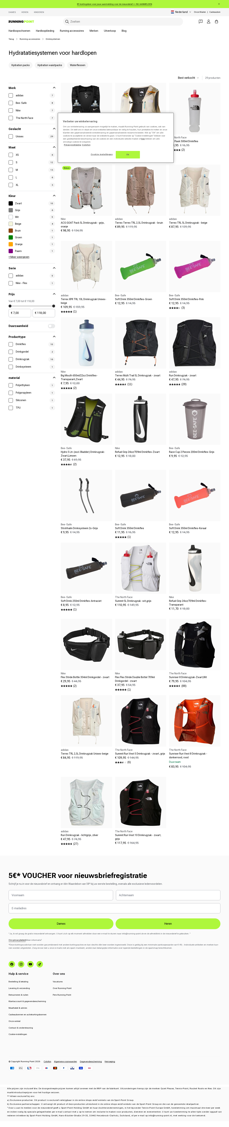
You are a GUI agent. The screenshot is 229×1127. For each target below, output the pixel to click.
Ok (127, 154)
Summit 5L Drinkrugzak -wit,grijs (133, 600)
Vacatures (58, 981)
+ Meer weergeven (19, 257)
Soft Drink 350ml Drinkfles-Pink (186, 299)
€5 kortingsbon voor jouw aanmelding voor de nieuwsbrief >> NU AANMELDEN (114, 4)
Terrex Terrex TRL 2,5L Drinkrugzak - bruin (139, 222)
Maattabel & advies (18, 1008)
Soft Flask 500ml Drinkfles (183, 141)
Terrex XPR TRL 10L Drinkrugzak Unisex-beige (83, 301)
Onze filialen (200, 12)
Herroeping (110, 1061)
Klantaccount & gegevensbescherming (27, 1001)
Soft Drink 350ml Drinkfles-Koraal (187, 528)
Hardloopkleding (45, 30)
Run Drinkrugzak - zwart (182, 375)
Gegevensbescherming (91, 1061)
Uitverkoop (110, 30)
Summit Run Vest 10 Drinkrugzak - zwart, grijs (138, 837)
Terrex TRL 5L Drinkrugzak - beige (188, 222)
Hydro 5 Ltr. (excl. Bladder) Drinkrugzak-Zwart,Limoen (83, 454)
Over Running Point (62, 988)
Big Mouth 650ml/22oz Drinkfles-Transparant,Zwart (79, 377)
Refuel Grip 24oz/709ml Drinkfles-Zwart (137, 452)
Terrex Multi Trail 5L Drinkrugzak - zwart (137, 375)
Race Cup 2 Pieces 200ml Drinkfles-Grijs (191, 452)
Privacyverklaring (72, 145)
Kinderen (39, 12)
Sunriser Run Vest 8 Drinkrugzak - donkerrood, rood (188, 755)
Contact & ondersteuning (21, 1028)
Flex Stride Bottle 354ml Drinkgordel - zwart (85, 677)
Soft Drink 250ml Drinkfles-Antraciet (81, 600)
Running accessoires (72, 30)
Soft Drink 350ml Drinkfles (129, 528)
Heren (24, 12)
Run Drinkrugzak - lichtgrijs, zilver (79, 835)
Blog (124, 30)
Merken (94, 30)
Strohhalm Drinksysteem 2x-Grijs (79, 528)
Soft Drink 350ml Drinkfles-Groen (133, 299)
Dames (12, 12)
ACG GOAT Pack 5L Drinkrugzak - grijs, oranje (82, 224)
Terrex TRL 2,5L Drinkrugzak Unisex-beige (84, 753)
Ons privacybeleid (17, 940)
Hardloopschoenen (19, 30)
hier (143, 139)
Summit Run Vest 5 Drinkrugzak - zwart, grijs (140, 753)
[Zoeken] (67, 22)
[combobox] (123, 22)
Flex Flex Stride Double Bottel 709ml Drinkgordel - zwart (135, 679)
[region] (116, 138)
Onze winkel (14, 1021)
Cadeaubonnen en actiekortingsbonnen (28, 1014)
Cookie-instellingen (18, 1034)
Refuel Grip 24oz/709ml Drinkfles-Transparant (188, 602)
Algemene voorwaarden (65, 1061)
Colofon (47, 1061)
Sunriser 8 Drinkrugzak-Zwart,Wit (188, 677)
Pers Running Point (62, 995)
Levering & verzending (19, 988)
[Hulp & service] (201, 21)
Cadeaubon (214, 12)
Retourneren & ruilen (18, 995)
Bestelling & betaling (18, 981)
